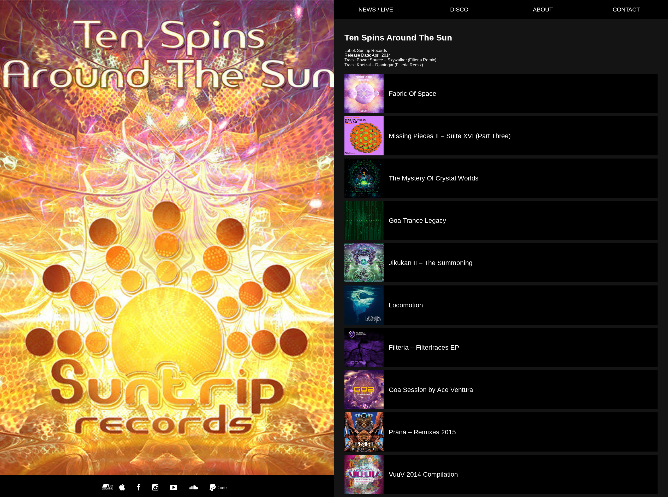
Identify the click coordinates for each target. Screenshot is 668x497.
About (543, 9)
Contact (626, 9)
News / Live (376, 9)
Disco (459, 9)
